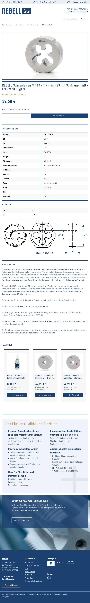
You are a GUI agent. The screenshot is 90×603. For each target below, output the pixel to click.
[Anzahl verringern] (4, 116)
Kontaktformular (8, 579)
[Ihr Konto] (81, 18)
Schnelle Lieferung (78, 2)
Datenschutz (29, 578)
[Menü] (4, 18)
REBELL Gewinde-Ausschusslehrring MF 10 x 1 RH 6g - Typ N (71, 376)
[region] (45, 56)
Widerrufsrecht (30, 572)
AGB (26, 569)
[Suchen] (65, 18)
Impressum (28, 575)
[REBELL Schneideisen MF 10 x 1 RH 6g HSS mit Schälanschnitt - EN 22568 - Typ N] (45, 55)
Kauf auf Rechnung (13, 2)
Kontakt (5, 559)
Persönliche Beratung (46, 2)
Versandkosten (33, 594)
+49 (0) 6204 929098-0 (10, 568)
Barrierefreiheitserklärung (33, 581)
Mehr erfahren (21, 520)
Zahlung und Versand (32, 566)
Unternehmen (29, 562)
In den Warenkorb (59, 116)
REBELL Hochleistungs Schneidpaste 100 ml (16, 376)
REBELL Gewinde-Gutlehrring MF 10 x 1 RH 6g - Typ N (45, 376)
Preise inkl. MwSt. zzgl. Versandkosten (15, 109)
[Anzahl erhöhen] (28, 116)
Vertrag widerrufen (11, 585)
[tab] (7, 345)
